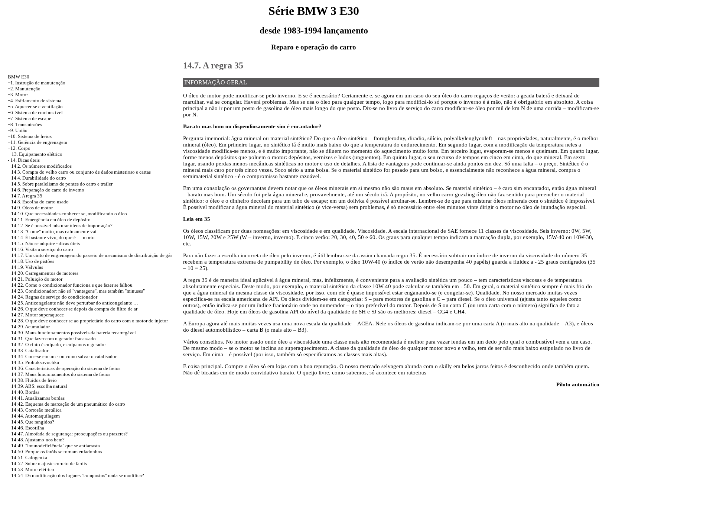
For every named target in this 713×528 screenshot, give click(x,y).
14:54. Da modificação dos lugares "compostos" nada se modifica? (77, 475)
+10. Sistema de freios (30, 136)
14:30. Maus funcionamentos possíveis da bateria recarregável (73, 332)
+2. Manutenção (24, 88)
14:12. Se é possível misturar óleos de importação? (62, 225)
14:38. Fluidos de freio (34, 380)
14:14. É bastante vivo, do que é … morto (53, 237)
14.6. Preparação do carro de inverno (47, 190)
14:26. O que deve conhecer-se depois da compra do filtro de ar (74, 309)
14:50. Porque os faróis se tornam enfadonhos (56, 451)
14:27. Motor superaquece (37, 315)
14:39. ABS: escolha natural (39, 386)
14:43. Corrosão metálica (36, 410)
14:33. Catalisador (29, 350)
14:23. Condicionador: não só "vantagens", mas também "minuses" (78, 291)
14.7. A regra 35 (26, 196)
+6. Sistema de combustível (35, 112)
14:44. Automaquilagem (35, 416)
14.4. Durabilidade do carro (38, 178)
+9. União (17, 130)
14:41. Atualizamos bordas (38, 398)
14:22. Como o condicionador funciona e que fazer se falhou (72, 285)
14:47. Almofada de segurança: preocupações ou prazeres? (69, 434)
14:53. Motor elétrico (32, 469)
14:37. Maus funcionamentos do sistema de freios (60, 374)
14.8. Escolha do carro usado (40, 202)
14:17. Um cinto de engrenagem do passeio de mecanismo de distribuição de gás (91, 255)
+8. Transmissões (25, 124)
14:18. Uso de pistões (32, 261)
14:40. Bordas (25, 392)
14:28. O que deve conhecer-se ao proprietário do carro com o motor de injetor (89, 320)
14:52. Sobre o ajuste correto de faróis (49, 463)
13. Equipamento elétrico (37, 154)
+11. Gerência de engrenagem (37, 142)
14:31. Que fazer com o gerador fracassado (53, 338)
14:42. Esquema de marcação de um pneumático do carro (68, 404)
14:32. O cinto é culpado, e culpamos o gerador (58, 344)
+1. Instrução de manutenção (36, 83)
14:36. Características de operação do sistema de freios (65, 368)
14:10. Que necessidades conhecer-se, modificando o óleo (69, 213)
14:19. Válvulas (27, 267)
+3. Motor (18, 94)
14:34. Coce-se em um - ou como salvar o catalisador (64, 356)
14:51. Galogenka (29, 457)
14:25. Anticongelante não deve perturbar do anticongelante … (74, 303)
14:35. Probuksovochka (35, 362)
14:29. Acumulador (30, 326)
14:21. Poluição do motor (36, 279)
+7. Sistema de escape (29, 118)
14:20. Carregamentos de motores (44, 273)
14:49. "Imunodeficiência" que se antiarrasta (55, 445)
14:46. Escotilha (27, 428)
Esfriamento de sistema (38, 100)
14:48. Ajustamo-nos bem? (38, 439)
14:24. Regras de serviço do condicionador (54, 297)
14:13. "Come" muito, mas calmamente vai (54, 231)
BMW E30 (18, 77)
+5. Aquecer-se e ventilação (35, 106)
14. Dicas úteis (25, 160)
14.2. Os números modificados (41, 166)
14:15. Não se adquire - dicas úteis (45, 243)
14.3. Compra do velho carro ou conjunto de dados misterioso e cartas (81, 172)
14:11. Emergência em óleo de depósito (51, 219)
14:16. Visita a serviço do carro (42, 249)
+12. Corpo (19, 148)
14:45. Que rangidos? (32, 422)
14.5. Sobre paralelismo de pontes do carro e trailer (62, 184)
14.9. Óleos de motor (32, 207)
